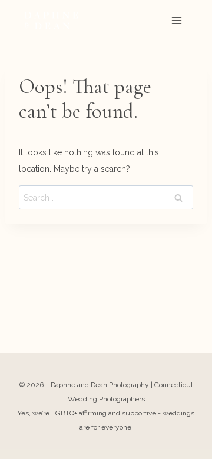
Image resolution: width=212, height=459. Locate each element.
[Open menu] (176, 20)
